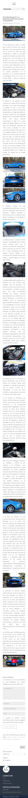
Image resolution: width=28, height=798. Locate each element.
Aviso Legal (6, 789)
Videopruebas (6, 781)
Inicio (4, 778)
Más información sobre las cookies (12, 792)
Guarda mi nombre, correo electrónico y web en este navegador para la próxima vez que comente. (14, 720)
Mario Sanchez (9, 23)
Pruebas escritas (7, 783)
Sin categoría (6, 760)
